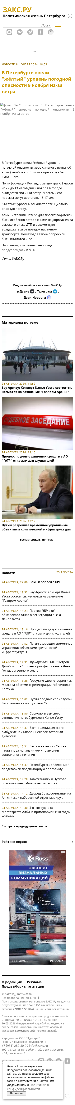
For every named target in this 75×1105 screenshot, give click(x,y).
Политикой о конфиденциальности (28, 1087)
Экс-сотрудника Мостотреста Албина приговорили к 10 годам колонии (36, 812)
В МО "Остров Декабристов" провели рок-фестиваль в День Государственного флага (36, 666)
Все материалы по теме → (38, 539)
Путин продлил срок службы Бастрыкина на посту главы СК (37, 701)
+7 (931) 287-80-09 (15, 1046)
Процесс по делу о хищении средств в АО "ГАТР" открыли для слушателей (35, 458)
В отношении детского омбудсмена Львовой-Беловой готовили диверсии (33, 732)
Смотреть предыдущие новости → (37, 826)
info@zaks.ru (38, 1046)
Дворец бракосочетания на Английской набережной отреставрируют (36, 795)
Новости (8, 64)
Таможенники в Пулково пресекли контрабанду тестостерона (34, 781)
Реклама (34, 982)
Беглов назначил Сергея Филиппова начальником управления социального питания (34, 750)
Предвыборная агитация (23, 986)
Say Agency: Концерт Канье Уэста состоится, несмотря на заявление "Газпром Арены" (37, 390)
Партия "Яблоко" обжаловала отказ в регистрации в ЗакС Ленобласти (32, 615)
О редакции (12, 982)
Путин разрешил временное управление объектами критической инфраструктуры (36, 527)
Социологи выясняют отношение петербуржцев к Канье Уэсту (32, 715)
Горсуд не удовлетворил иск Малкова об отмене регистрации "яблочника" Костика (37, 684)
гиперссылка (24, 1009)
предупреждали (14, 250)
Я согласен (16, 1093)
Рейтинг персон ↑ (37, 842)
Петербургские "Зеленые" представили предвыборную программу (35, 767)
